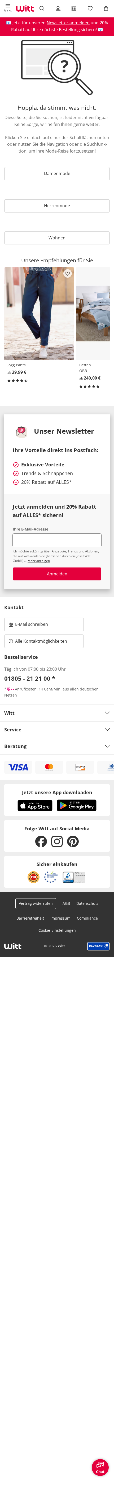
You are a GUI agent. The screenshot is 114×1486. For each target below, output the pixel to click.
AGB (66, 903)
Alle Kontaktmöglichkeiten (41, 641)
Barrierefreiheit (30, 918)
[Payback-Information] (98, 946)
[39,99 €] (39, 313)
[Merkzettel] (90, 8)
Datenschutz (87, 903)
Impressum (60, 918)
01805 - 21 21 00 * (29, 678)
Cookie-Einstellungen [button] (57, 930)
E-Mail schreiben (28, 625)
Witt (9, 713)
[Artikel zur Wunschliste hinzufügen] (67, 273)
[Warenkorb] (106, 8)
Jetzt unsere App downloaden (57, 792)
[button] (8, 8)
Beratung (15, 746)
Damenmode (57, 173)
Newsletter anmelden (68, 23)
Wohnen (57, 238)
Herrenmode (57, 206)
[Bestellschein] (74, 8)
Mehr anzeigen (39, 561)
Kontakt (14, 607)
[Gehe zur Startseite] (25, 8)
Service (12, 729)
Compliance (87, 918)
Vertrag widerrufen (36, 903)
